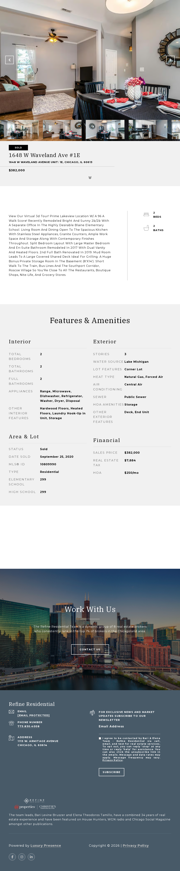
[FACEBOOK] (12, 856)
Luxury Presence (46, 846)
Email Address (111, 726)
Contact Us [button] (90, 649)
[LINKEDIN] (31, 856)
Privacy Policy (112, 760)
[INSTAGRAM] (21, 856)
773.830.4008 (29, 726)
